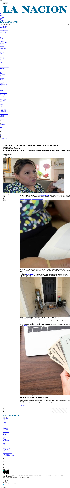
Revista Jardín (2, 115)
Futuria (1, 37)
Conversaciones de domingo (5, 103)
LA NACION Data (3, 32)
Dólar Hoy (2, 38)
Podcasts (2, 85)
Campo (1, 40)
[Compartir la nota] (3, 197)
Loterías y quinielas (3, 84)
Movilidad (2, 43)
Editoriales (2, 64)
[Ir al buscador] (4, 5)
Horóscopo (2, 82)
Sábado (1, 104)
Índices (1, 44)
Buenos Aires (2, 52)
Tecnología (2, 80)
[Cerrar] (17, 22)
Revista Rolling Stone (4, 114)
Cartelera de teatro (3, 93)
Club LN (2, 18)
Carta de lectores (3, 101)
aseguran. (26, 325)
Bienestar (2, 58)
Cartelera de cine (3, 91)
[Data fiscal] (3, 486)
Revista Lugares (3, 111)
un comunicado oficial (42, 320)
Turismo (1, 79)
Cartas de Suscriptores (4, 67)
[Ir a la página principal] (35, 12)
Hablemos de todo (3, 61)
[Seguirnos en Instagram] (3, 464)
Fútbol (1, 70)
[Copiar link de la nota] (3, 198)
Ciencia (1, 59)
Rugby (1, 72)
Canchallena (2, 74)
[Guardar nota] (3, 195)
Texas (8, 143)
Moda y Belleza (3, 86)
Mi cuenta (3, 20)
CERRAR (1, 0)
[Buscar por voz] (68, 24)
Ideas (1, 105)
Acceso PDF (2, 96)
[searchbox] (35, 24)
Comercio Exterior (3, 42)
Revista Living (2, 112)
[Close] (3, 408)
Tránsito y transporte (4, 30)
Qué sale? (2, 90)
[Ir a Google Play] (6, 471)
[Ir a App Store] (6, 474)
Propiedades (2, 41)
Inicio (2, 14)
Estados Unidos (3, 48)
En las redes (22, 405)
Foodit (2, 17)
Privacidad (20, 478)
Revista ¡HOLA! (3, 110)
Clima (1, 31)
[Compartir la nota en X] (4, 200)
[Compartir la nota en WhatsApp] (4, 197)
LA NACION (5, 143)
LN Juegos (2, 78)
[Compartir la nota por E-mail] (5, 200)
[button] (35, 80)
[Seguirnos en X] (3, 461)
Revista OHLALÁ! (3, 109)
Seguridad (2, 53)
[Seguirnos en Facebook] (3, 458)
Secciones (3, 15)
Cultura (1, 56)
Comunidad (2, 57)
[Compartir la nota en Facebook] (3, 200)
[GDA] (6, 482)
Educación (2, 54)
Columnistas (2, 65)
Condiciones (16, 478)
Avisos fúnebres (3, 99)
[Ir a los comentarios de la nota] (4, 195)
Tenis (1, 73)
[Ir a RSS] (3, 468)
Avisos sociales (3, 100)
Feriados (1, 83)
